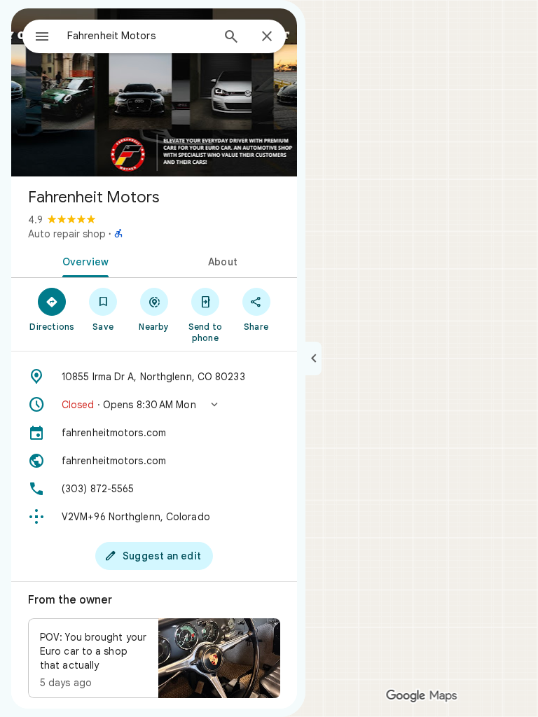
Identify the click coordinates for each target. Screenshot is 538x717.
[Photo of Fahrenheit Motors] (154, 92)
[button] (154, 405)
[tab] (82, 260)
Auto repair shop (67, 234)
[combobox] (139, 35)
